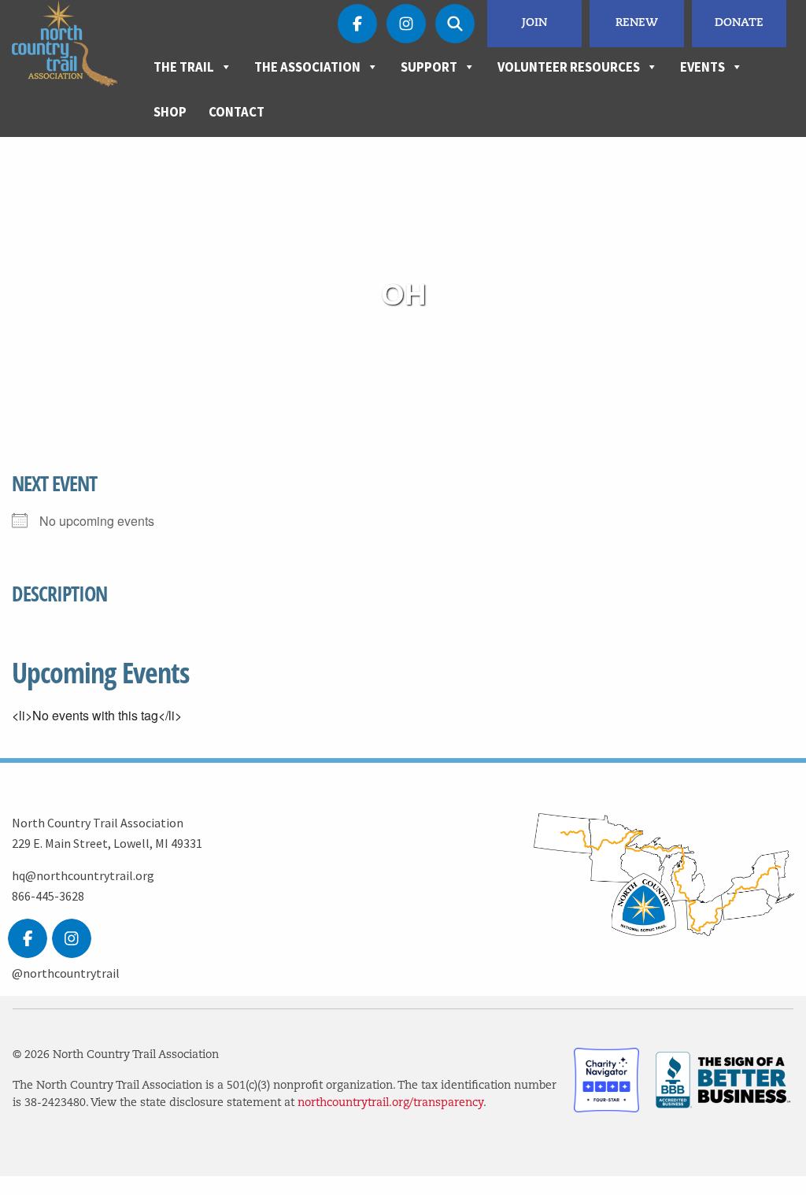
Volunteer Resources (568, 67)
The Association (307, 67)
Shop (170, 111)
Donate (739, 23)
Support (429, 67)
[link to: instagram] (71, 938)
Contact (236, 111)
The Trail (183, 67)
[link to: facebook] (27, 938)
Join (534, 23)
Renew (637, 23)
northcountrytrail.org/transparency (390, 1103)
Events (702, 67)
